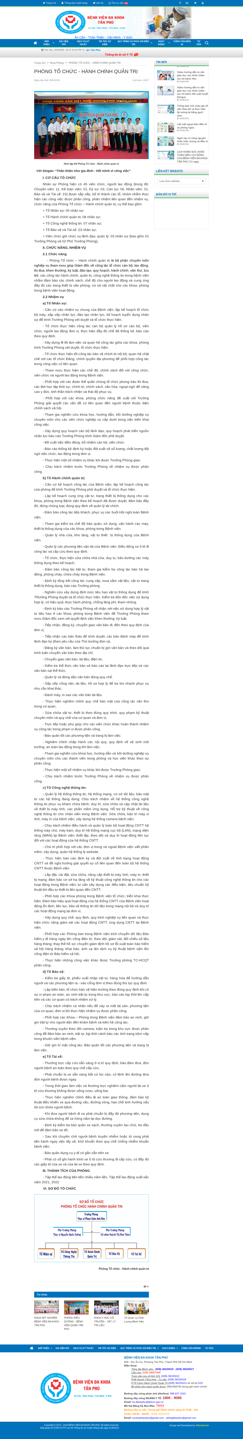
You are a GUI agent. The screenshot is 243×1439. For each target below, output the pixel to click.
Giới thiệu (46, 43)
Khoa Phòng (57, 62)
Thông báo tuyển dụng (75, 3)
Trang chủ (50, 3)
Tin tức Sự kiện (105, 43)
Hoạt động (161, 43)
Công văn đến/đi (182, 43)
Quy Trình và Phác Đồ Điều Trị (133, 43)
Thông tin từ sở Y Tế (119, 54)
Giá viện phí (63, 43)
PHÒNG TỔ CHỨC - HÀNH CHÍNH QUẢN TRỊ (94, 62)
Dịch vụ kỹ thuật (83, 43)
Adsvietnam (202, 1425)
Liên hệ (99, 3)
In (147, 1286)
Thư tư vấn (119, 3)
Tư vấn (198, 43)
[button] (207, 42)
